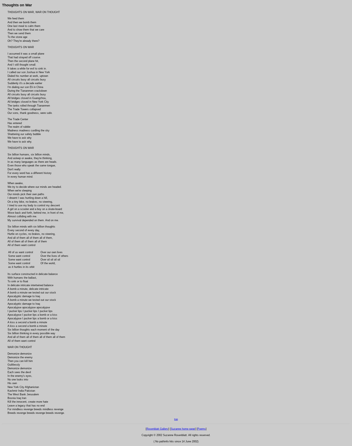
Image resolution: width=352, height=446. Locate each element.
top (176, 419)
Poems (201, 428)
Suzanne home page (183, 428)
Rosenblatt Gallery (157, 428)
